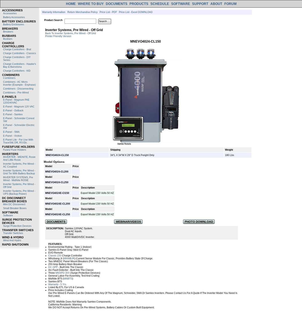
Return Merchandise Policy (82, 12)
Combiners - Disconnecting (18, 88)
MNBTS (68, 278)
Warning (77, 304)
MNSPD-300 (62, 272)
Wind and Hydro (12, 240)
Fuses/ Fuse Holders (14, 149)
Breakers (8, 31)
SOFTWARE (180, 4)
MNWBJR (69, 258)
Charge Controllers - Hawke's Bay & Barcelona (19, 65)
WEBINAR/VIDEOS (128, 221)
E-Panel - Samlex (13, 114)
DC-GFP (53, 267)
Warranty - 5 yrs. (57, 284)
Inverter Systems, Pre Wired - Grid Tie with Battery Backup (19, 172)
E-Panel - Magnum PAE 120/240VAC (16, 101)
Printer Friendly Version (58, 36)
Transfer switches (13, 233)
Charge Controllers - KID (17, 70)
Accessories (10, 13)
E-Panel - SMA (11, 131)
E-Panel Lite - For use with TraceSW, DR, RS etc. (18, 141)
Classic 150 (54, 255)
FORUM (230, 4)
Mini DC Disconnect (14, 204)
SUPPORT (200, 4)
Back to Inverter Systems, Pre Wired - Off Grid (70, 33)
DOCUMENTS (116, 4)
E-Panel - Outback (13, 110)
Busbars (7, 38)
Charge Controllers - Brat (17, 49)
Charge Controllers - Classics (19, 53)
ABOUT (216, 4)
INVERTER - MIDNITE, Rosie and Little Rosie (19, 158)
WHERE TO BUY (91, 4)
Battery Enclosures (13, 24)
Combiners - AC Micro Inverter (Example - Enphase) (19, 83)
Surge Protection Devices (17, 226)
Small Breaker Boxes (15, 208)
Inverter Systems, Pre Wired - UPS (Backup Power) (19, 192)
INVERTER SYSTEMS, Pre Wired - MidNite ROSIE (18, 179)
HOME (71, 4)
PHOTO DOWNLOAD (199, 221)
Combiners (9, 78)
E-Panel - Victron (12, 135)
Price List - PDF (108, 12)
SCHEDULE (159, 4)
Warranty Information (53, 12)
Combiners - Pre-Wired (16, 92)
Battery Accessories (14, 17)
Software (8, 215)
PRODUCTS (138, 4)
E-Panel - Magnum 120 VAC (19, 106)
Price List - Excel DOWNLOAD (136, 12)
